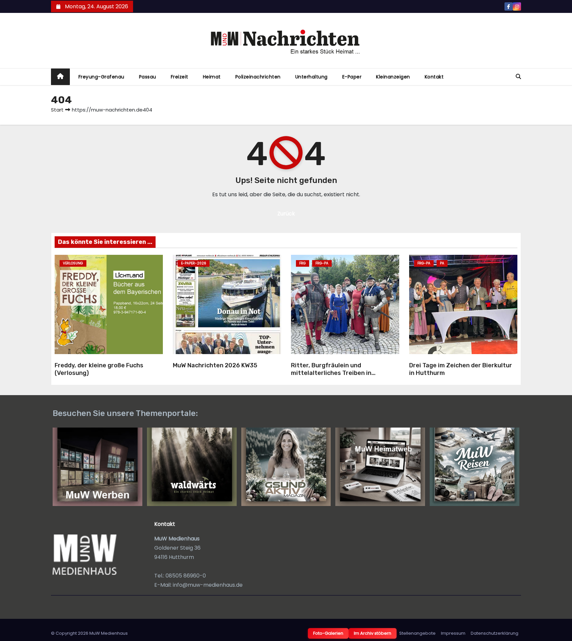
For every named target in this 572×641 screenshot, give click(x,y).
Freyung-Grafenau (101, 76)
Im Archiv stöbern (372, 633)
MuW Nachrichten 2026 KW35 (215, 365)
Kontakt (434, 76)
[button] (518, 76)
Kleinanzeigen (393, 76)
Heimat (212, 76)
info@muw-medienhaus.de (208, 585)
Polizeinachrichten (258, 76)
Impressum (453, 633)
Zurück (286, 213)
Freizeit (179, 76)
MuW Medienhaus (108, 633)
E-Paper (352, 76)
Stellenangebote (417, 633)
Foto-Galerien (328, 633)
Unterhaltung (311, 76)
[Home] (60, 77)
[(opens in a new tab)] (227, 304)
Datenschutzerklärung (494, 633)
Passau (147, 76)
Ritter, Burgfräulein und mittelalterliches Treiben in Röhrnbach (331, 373)
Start (57, 109)
